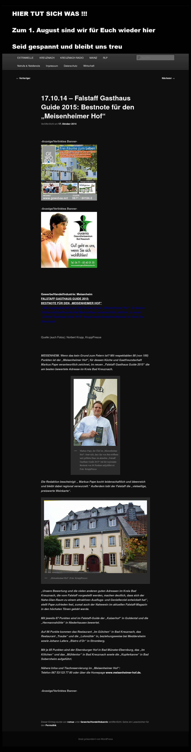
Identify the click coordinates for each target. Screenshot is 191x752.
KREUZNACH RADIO (72, 57)
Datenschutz (70, 65)
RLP (105, 57)
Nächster (168, 78)
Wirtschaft (88, 65)
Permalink (51, 725)
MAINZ (93, 57)
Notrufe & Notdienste (28, 65)
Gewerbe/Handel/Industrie (94, 721)
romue (70, 721)
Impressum (52, 65)
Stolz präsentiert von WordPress (95, 739)
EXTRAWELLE (25, 57)
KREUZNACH (47, 57)
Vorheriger (23, 78)
